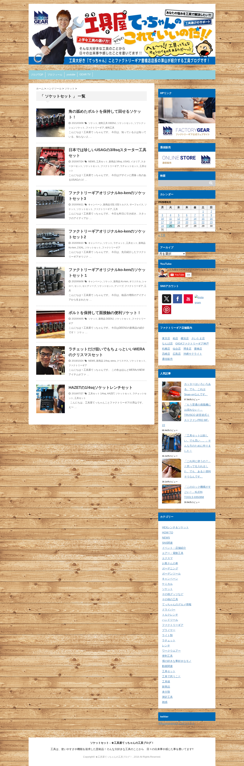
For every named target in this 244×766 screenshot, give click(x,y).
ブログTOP (37, 74)
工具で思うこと (171, 676)
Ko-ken (72, 247)
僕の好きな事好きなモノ (176, 660)
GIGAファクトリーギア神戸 (192, 343)
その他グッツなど (172, 594)
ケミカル (167, 583)
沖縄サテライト (192, 353)
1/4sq (106, 360)
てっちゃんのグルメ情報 (176, 604)
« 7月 (161, 235)
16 (211, 218)
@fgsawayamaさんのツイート (176, 723)
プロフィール (54, 74)
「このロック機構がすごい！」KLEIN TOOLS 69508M (197, 492)
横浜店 (185, 338)
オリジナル (135, 281)
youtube (71, 74)
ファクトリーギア (95, 127)
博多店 (187, 348)
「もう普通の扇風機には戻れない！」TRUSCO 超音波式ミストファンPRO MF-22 (186, 415)
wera (113, 360)
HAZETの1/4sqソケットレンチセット (101, 387)
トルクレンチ (170, 614)
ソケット (92, 123)
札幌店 (166, 348)
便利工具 (103, 123)
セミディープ (89, 286)
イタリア (135, 161)
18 (170, 222)
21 (195, 222)
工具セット (102, 161)
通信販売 (167, 358)
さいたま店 (198, 338)
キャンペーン (95, 204)
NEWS (91, 161)
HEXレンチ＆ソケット (175, 527)
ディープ (119, 286)
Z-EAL (80, 247)
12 (178, 218)
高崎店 (166, 353)
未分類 (166, 691)
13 (186, 218)
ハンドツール (170, 619)
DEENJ (112, 123)
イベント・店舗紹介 (174, 547)
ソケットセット (125, 123)
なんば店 (167, 343)
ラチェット (119, 243)
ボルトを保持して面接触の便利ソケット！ (105, 313)
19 (178, 222)
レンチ (166, 645)
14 (195, 218)
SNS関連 (167, 542)
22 (203, 222)
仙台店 (177, 348)
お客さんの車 (170, 563)
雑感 (164, 702)
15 (203, 218)
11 (170, 218)
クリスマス (122, 360)
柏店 (175, 338)
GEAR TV (85, 74)
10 (162, 218)
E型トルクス (122, 204)
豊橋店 (198, 348)
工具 (115, 209)
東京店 (166, 338)
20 (186, 222)
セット (77, 286)
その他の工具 (170, 599)
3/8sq (119, 161)
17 (162, 222)
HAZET (110, 393)
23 (211, 222)
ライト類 (167, 635)
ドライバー (168, 609)
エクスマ (167, 558)
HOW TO (167, 532)
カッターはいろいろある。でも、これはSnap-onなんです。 (197, 389)
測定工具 (167, 696)
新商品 (112, 161)
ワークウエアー (171, 650)
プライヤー (168, 630)
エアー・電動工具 (172, 553)
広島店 (177, 353)
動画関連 (167, 666)
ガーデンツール (171, 573)
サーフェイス (136, 204)
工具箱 (166, 681)
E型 (112, 204)
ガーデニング (170, 568)
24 (162, 226)
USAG (126, 161)
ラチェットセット (129, 166)
